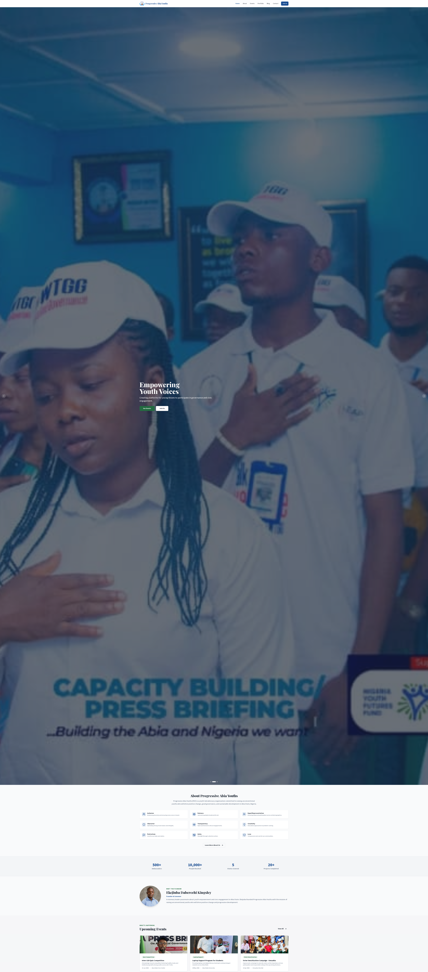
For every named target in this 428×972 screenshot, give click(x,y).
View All (281, 929)
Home (238, 3)
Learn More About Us (212, 845)
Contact (275, 3)
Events (252, 3)
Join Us (284, 3)
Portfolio (261, 3)
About (245, 3)
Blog (268, 3)
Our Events (147, 408)
